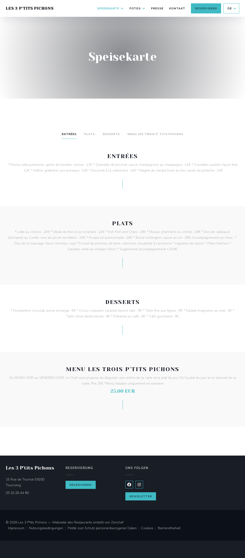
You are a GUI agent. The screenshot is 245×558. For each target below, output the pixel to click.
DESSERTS (111, 134)
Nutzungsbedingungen (48, 528)
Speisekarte (108, 8)
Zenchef (117, 522)
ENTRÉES (69, 134)
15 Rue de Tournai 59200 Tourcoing (33, 482)
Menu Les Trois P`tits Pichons (155, 134)
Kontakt (177, 8)
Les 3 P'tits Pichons (30, 8)
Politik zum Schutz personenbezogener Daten (104, 528)
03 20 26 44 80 (17, 493)
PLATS (89, 134)
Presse (157, 8)
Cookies (149, 528)
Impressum (18, 528)
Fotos (135, 8)
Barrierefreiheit (169, 528)
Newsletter (140, 496)
